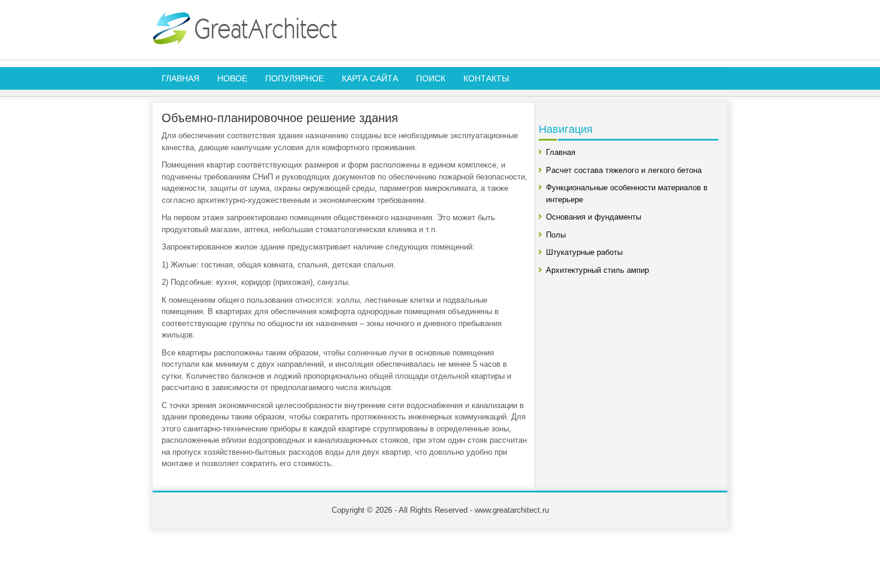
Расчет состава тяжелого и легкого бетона (624, 170)
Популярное (294, 78)
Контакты (486, 78)
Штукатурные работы (584, 252)
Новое (232, 78)
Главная (180, 78)
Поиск (430, 78)
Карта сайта (370, 78)
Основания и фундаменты (593, 216)
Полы (556, 234)
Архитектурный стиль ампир (597, 270)
